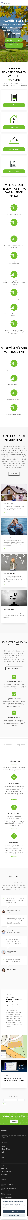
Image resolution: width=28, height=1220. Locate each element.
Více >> (5, 517)
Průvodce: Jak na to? (9, 578)
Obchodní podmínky (6, 1175)
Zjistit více (14, 478)
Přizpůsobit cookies (14, 1215)
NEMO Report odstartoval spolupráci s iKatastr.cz (14, 1004)
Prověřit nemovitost (13, 44)
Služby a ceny (4, 1172)
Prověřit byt (4, 1151)
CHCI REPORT (14, 1126)
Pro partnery (4, 1178)
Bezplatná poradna (9, 613)
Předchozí (6, 1104)
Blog (2, 1157)
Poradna (3, 1155)
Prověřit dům (4, 1152)
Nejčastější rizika (8, 508)
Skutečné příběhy (8, 542)
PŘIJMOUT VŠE (14, 1211)
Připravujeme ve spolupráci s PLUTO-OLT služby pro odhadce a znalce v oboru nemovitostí (14, 1084)
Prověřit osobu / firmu (14, 49)
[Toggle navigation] (24, 3)
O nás (2, 1166)
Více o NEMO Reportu (14, 672)
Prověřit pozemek (5, 1154)
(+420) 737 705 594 (8, 1189)
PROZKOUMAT (14, 803)
